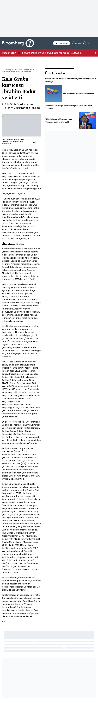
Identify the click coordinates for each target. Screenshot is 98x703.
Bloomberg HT (7, 70)
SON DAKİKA (9, 53)
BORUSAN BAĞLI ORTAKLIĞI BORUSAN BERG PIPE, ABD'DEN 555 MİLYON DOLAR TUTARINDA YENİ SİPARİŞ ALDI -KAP (51, 53)
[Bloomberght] (18, 43)
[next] (95, 53)
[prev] (90, 53)
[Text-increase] (34, 142)
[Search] (89, 43)
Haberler (18, 70)
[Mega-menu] (94, 43)
